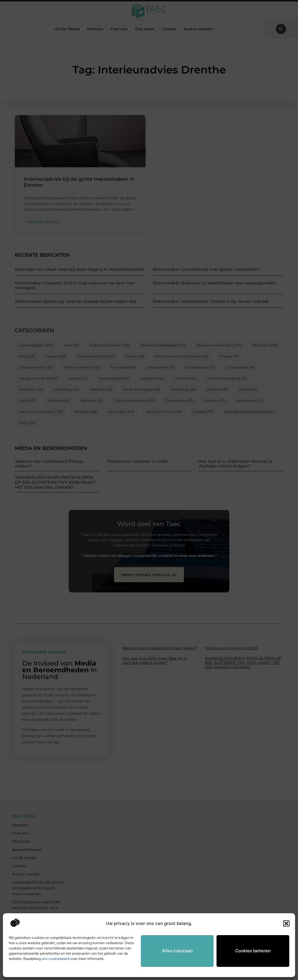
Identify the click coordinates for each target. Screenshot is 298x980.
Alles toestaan (177, 950)
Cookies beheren (253, 950)
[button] (286, 923)
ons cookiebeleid (55, 958)
